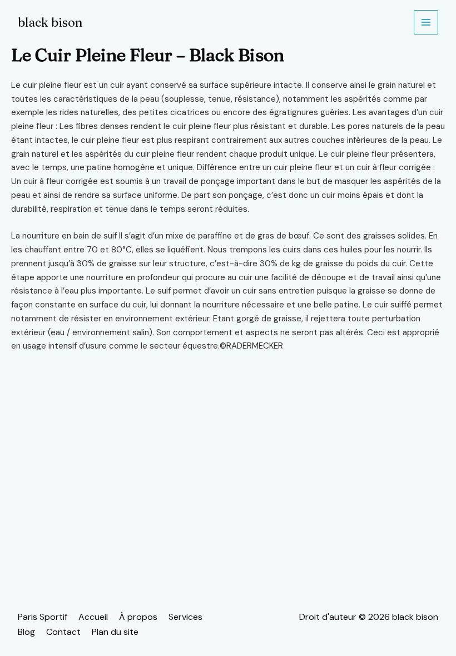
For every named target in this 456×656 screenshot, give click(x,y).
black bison (50, 22)
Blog (26, 632)
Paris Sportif (42, 617)
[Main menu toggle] (426, 22)
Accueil (93, 617)
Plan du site (115, 632)
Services (185, 617)
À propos (138, 617)
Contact (63, 632)
